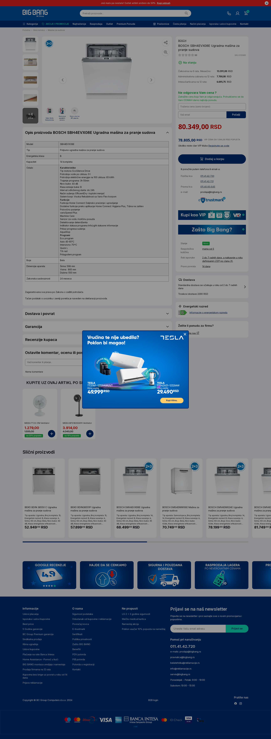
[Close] (184, 334)
